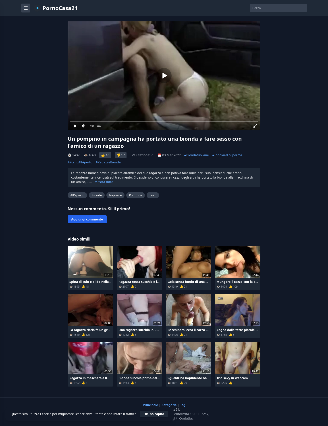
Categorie (169, 405)
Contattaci (186, 418)
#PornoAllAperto (80, 162)
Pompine (135, 195)
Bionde (96, 195)
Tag (182, 405)
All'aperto (77, 195)
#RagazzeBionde (108, 162)
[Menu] (25, 8)
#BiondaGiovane (196, 155)
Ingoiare (115, 195)
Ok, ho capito (153, 414)
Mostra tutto (104, 182)
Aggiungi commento (87, 219)
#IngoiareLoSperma (227, 155)
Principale (151, 405)
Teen (152, 195)
